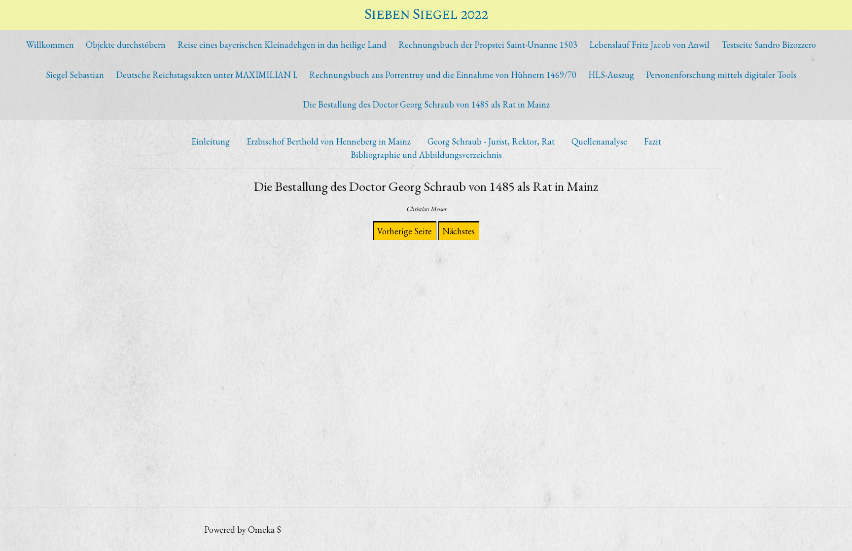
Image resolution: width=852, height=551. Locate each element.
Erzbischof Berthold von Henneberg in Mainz (329, 141)
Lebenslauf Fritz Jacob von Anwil (649, 44)
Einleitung (210, 141)
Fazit (652, 141)
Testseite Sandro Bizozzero (768, 44)
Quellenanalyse (599, 141)
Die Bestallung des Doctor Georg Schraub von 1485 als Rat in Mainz (426, 104)
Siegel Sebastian (75, 74)
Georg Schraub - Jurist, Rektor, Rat (491, 141)
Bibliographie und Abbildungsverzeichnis (426, 154)
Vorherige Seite (404, 231)
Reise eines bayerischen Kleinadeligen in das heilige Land (282, 44)
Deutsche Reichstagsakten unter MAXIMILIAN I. (206, 74)
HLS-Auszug (611, 74)
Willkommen (50, 44)
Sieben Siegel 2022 (426, 14)
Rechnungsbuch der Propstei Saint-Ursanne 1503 (487, 44)
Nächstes (458, 231)
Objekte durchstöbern (126, 44)
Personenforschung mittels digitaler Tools (721, 74)
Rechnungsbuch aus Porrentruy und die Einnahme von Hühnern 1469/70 (442, 74)
